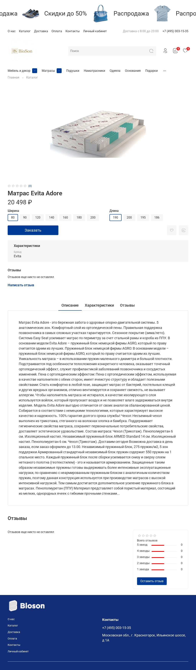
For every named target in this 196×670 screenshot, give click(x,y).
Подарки (151, 71)
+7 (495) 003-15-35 (175, 31)
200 (93, 217)
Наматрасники (94, 71)
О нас (12, 31)
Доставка (41, 31)
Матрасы (48, 71)
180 (79, 217)
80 (13, 217)
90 (25, 217)
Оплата (56, 31)
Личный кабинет (95, 31)
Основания (133, 71)
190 (115, 217)
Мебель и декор (19, 71)
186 (156, 217)
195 (143, 217)
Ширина (13, 211)
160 (65, 217)
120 (37, 217)
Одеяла (115, 71)
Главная (13, 77)
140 (51, 217)
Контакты (72, 31)
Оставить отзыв (151, 581)
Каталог (25, 31)
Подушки (72, 71)
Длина (114, 211)
